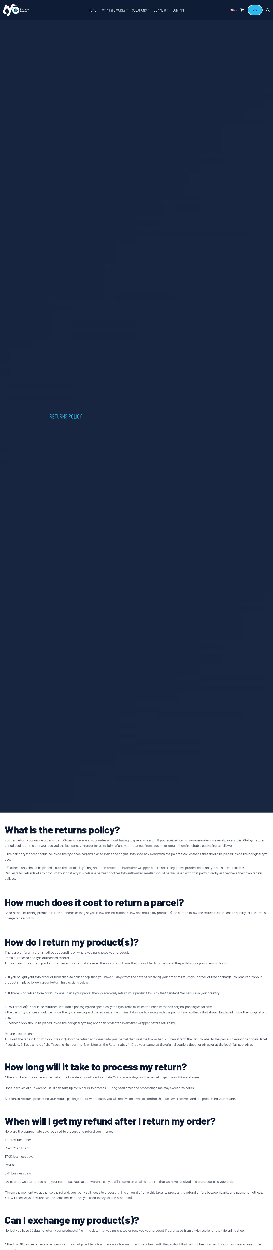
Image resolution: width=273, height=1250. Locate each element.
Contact (255, 10)
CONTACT (178, 10)
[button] (242, 10)
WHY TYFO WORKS (113, 10)
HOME (92, 10)
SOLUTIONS (139, 10)
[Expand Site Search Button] (268, 10)
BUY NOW (160, 10)
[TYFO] (16, 10)
